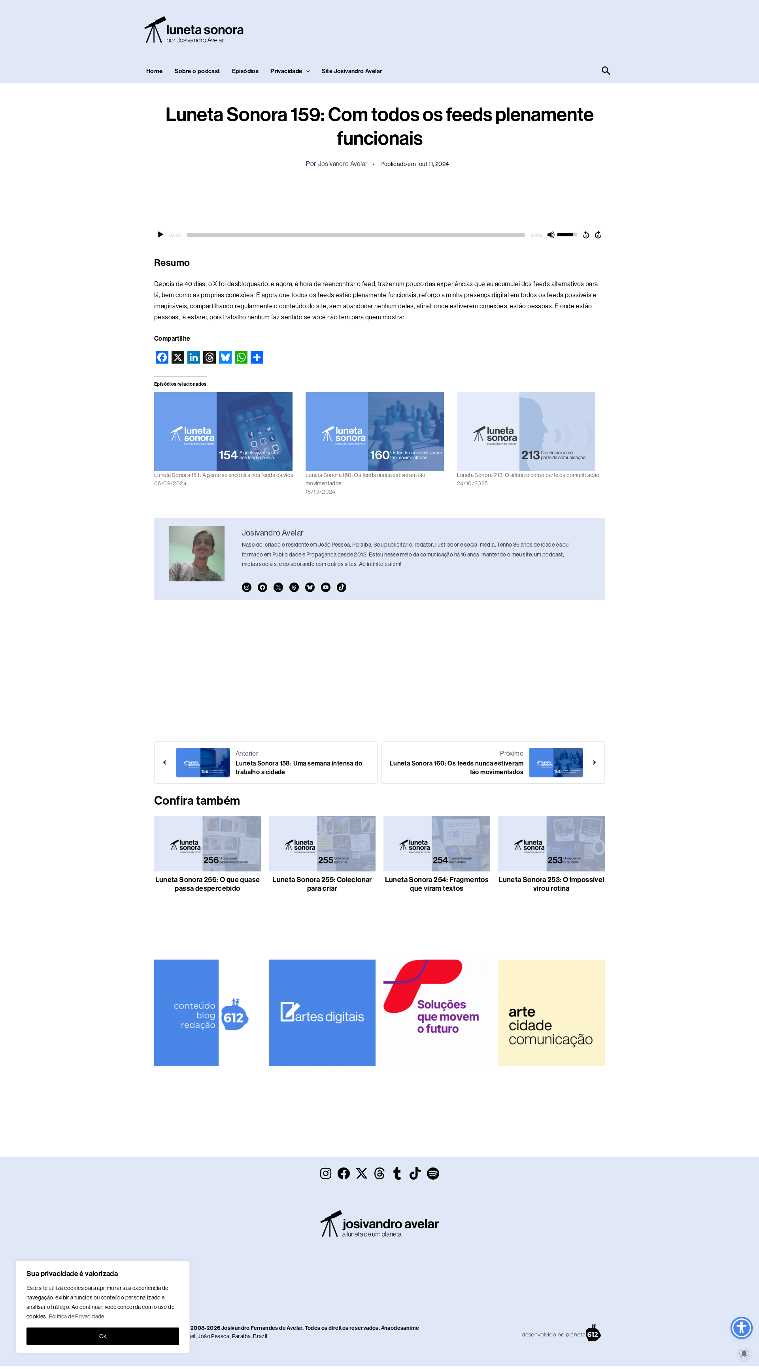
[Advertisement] (469, 28)
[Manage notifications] (744, 1353)
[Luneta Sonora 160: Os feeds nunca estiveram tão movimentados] (377, 431)
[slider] (356, 235)
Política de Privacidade (76, 1316)
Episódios (245, 71)
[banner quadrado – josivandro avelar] (551, 1012)
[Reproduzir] (160, 235)
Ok (103, 1336)
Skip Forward (598, 235)
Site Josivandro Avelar (352, 71)
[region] (103, 1307)
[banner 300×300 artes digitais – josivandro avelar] (322, 1012)
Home (154, 71)
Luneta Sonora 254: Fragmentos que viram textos (437, 884)
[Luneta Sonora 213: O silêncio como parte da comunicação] (528, 431)
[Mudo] (551, 235)
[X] (278, 587)
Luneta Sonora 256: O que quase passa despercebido (207, 884)
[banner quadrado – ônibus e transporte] (436, 1012)
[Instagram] (246, 587)
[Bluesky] (310, 587)
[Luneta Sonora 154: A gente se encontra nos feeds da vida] (226, 431)
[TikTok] (341, 587)
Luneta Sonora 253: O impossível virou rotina (551, 884)
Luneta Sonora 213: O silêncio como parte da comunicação (528, 475)
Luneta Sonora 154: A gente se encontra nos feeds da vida (223, 475)
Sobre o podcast (197, 71)
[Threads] (294, 587)
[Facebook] (262, 587)
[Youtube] (325, 587)
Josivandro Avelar (343, 164)
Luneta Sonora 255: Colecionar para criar (322, 884)
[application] (379, 235)
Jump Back (586, 235)
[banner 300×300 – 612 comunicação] (207, 1012)
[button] (306, 71)
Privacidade (286, 71)
